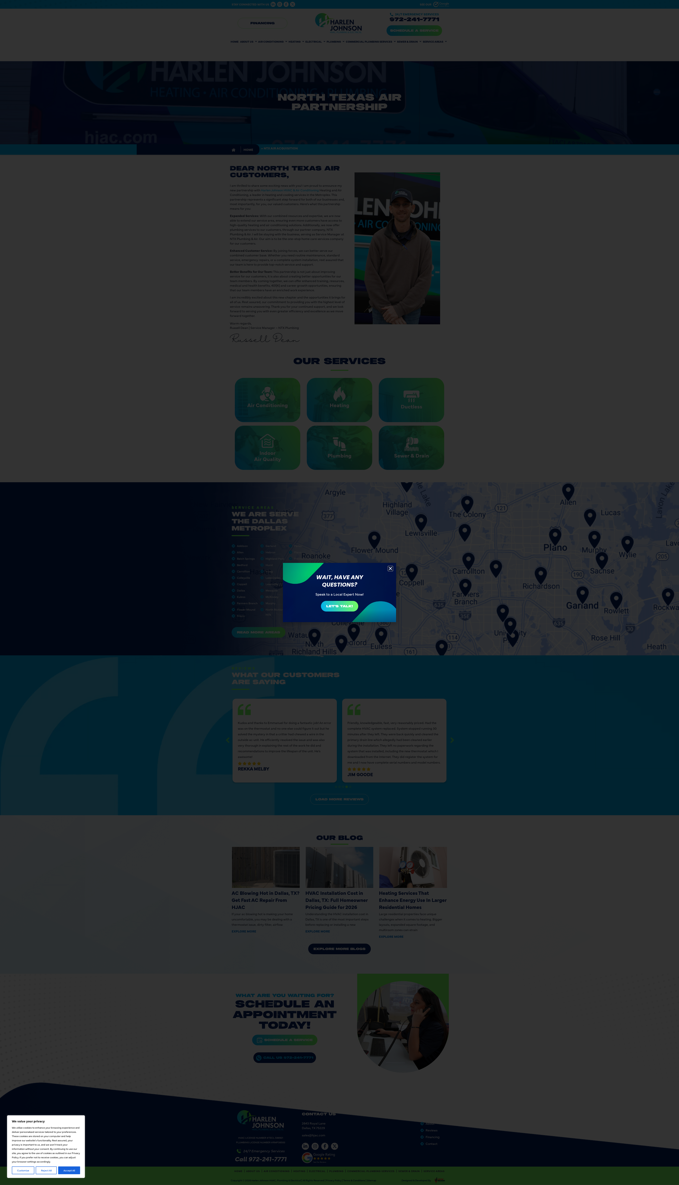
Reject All (46, 1170)
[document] (339, 592)
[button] (390, 568)
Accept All (69, 1170)
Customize (23, 1170)
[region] (46, 1146)
